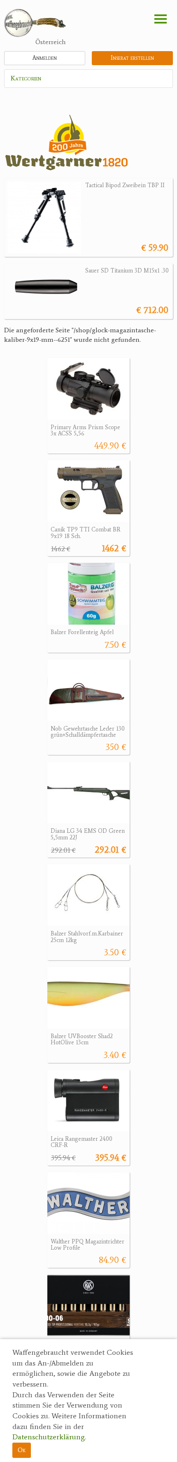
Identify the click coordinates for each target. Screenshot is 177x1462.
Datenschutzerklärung (48, 1436)
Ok (22, 1450)
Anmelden (45, 57)
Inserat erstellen (132, 57)
